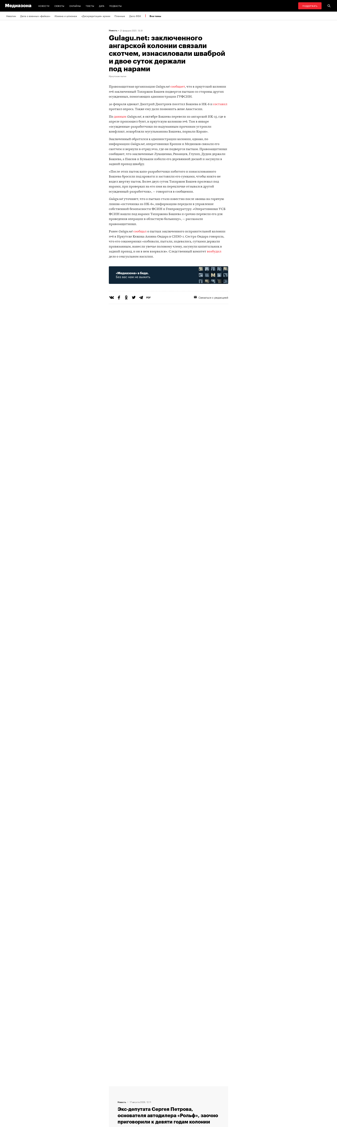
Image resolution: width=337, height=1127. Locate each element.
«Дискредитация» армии (95, 16)
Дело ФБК (135, 16)
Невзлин (11, 16)
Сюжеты (59, 5)
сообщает (177, 86)
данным (120, 116)
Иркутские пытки (117, 76)
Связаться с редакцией (213, 297)
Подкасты (115, 5)
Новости (43, 5)
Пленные (119, 16)
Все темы (155, 16)
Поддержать (309, 5)
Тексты (90, 5)
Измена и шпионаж (66, 16)
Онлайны (75, 5)
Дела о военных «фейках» (35, 16)
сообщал (140, 231)
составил (220, 104)
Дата (101, 5)
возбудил (214, 251)
